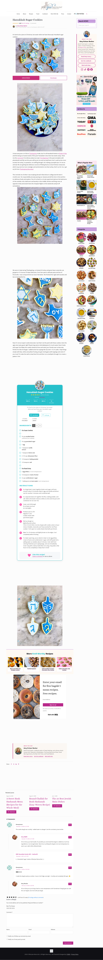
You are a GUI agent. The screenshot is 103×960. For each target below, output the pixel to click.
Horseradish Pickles (80, 192)
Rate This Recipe (10, 906)
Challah (79, 221)
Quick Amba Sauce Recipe (90, 192)
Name (8, 929)
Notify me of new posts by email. (16, 939)
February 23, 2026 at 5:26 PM (28, 885)
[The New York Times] (81, 113)
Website (53, 929)
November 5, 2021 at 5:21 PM (22, 856)
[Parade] (92, 134)
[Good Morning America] (92, 117)
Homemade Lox (81, 205)
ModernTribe (63, 153)
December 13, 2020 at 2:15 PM (22, 826)
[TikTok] (85, 69)
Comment (9, 912)
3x (40, 425)
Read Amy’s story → (86, 56)
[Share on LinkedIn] (16, 764)
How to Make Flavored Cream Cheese (91, 207)
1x (34, 425)
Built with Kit (53, 714)
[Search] (87, 14)
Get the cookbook (38, 756)
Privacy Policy (74, 954)
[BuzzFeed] (81, 134)
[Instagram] (82, 69)
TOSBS (68, 954)
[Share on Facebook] (11, 764)
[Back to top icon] (51, 951)
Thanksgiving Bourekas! (26, 169)
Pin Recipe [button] (47, 415)
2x (37, 425)
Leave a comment (37, 556)
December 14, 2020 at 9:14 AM (28, 839)
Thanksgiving (33, 153)
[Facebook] (91, 69)
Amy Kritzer (42, 397)
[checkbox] (20, 430)
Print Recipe (53, 78)
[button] (32, 395)
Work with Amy (49, 756)
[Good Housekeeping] (92, 130)
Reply (70, 824)
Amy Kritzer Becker (22, 26)
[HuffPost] (81, 130)
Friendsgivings (44, 158)
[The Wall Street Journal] (81, 117)
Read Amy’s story (28, 756)
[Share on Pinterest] (18, 764)
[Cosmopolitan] (81, 126)
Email (30, 929)
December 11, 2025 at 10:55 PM (22, 869)
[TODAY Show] (81, 121)
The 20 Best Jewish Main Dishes (80, 177)
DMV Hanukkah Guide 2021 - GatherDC (27, 854)
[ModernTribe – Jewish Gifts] (79, 14)
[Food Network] (92, 126)
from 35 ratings (27, 23)
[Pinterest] (88, 69)
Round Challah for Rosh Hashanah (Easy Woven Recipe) (39, 801)
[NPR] (92, 121)
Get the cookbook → (87, 61)
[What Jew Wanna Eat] (51, 5)
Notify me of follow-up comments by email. (19, 936)
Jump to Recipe (26, 77)
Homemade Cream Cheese (90, 176)
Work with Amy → (87, 65)
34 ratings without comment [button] (35, 897)
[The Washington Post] (92, 113)
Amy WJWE (24, 837)
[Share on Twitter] (14, 764)
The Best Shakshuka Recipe (90, 222)
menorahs (20, 158)
